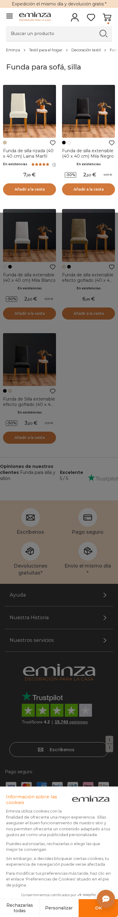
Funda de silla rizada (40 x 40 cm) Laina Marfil (28, 153)
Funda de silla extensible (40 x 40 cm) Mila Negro (88, 153)
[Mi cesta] (107, 19)
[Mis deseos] (91, 19)
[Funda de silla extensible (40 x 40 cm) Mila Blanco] (29, 235)
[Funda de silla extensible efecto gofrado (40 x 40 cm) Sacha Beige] (88, 235)
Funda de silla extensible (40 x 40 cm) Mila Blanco (29, 277)
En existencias (15, 164)
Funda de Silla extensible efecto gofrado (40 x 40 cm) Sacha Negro (29, 404)
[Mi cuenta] (75, 19)
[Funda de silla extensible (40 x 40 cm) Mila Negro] (88, 111)
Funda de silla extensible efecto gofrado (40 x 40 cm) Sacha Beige (87, 280)
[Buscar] (103, 33)
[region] (59, 49)
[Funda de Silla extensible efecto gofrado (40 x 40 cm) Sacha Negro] (29, 359)
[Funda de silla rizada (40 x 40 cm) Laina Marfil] (29, 111)
